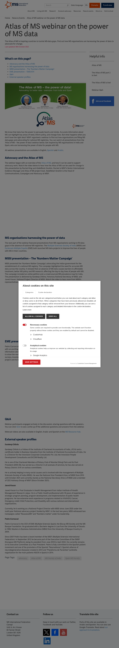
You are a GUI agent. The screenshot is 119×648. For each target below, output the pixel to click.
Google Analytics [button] (40, 355)
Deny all (53, 316)
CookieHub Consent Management (86, 363)
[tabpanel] (59, 341)
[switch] (23, 325)
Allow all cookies (34, 316)
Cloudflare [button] (37, 339)
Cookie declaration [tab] (45, 292)
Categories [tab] (29, 292)
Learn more (27, 310)
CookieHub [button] (38, 335)
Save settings (31, 362)
